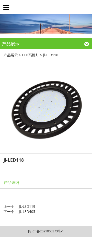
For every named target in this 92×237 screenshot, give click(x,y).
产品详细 (11, 182)
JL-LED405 (27, 211)
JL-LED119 (27, 206)
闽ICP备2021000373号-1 (46, 231)
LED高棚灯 (30, 55)
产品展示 (11, 55)
